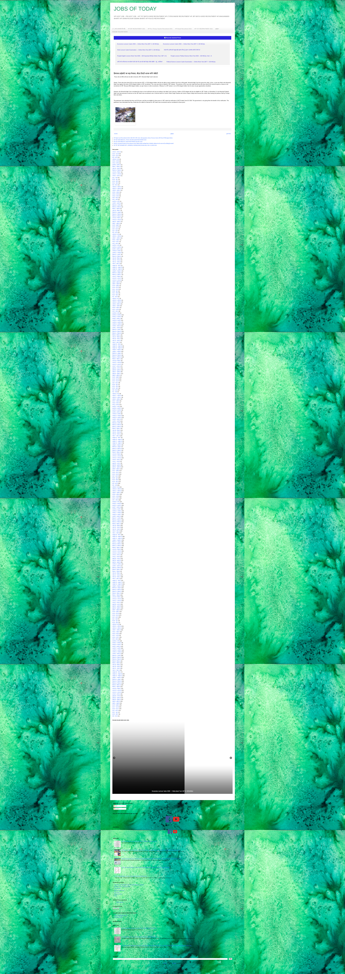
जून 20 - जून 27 (115, 472)
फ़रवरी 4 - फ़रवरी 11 (116, 249)
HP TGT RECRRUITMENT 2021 (203, 28)
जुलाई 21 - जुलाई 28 (116, 606)
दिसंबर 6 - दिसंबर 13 (116, 523)
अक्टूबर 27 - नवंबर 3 (116, 580)
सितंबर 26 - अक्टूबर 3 (116, 446)
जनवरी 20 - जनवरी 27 (117, 650)
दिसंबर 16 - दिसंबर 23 (116, 659)
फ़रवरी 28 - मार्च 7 (116, 501)
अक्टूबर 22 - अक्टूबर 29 (117, 267)
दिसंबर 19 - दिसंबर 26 (116, 424)
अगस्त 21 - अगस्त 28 (116, 362)
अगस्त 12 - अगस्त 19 (116, 692)
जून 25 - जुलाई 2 (115, 285)
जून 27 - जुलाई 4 (115, 470)
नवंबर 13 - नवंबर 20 (116, 340)
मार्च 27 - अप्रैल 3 (116, 401)
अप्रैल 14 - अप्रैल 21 (116, 628)
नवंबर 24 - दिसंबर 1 (116, 210)
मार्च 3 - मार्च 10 (115, 243)
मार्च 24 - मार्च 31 (115, 633)
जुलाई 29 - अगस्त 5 (116, 695)
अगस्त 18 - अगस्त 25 (116, 219)
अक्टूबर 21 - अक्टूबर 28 (117, 674)
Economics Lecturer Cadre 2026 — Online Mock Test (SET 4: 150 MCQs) (138, 44)
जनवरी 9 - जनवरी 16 (116, 419)
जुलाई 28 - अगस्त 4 (116, 604)
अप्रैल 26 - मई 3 (115, 159)
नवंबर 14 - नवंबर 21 (116, 434)
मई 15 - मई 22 (115, 388)
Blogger (174, 963)
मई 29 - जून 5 (115, 384)
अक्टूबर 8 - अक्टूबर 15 (117, 271)
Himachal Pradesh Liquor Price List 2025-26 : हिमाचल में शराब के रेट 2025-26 (139, 841)
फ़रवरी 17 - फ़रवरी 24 (116, 642)
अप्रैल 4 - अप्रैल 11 (116, 492)
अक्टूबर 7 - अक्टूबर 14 (117, 677)
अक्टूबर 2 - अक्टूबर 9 (116, 351)
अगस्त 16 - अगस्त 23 (116, 553)
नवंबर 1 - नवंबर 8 (115, 533)
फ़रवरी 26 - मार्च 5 (116, 313)
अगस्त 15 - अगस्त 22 (116, 457)
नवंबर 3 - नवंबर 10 (116, 578)
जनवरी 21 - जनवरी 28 (117, 252)
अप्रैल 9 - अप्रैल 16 (116, 304)
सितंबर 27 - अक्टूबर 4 (116, 542)
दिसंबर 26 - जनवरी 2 (116, 423)
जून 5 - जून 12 (115, 382)
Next (231, 758)
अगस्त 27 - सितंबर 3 (116, 276)
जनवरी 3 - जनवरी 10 (116, 516)
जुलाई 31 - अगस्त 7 (116, 368)
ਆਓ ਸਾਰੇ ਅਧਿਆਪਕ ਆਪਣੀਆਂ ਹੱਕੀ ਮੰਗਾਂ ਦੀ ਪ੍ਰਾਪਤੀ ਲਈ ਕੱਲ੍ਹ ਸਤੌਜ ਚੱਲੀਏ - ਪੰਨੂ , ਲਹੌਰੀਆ (139, 61)
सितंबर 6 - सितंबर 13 (116, 547)
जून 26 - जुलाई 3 (115, 377)
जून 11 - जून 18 (115, 289)
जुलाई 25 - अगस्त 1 (116, 463)
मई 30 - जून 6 (115, 478)
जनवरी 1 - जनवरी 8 (116, 327)
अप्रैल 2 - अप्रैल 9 (116, 305)
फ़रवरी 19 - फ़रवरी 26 (116, 315)
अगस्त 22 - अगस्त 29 (116, 456)
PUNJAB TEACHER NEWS (120, 32)
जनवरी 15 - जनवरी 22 (117, 324)
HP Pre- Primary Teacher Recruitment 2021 (160, 28)
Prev (114, 758)
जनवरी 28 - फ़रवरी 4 (116, 250)
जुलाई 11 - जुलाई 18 (116, 467)
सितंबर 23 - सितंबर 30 (117, 681)
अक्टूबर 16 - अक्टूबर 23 (117, 347)
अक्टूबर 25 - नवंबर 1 (116, 534)
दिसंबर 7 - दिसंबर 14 (116, 166)
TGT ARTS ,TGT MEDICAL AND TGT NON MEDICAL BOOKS (129, 885)
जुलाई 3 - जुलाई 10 (116, 375)
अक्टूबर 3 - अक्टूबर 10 (117, 445)
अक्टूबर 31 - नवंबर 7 (116, 437)
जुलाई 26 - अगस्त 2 (116, 558)
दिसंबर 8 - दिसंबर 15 (116, 569)
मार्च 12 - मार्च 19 (115, 309)
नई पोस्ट (116, 133)
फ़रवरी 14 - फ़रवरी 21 (116, 505)
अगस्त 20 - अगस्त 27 (116, 278)
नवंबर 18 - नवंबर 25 (116, 666)
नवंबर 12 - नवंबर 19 (116, 261)
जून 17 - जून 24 (115, 707)
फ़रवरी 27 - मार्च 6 (116, 406)
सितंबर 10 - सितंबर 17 (117, 274)
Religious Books (118, 894)
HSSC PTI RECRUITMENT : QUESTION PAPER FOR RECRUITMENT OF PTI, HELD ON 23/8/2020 (146, 867)
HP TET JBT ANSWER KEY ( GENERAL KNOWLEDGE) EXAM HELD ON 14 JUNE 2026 (135, 145)
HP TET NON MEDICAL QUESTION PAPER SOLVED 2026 (128, 141)
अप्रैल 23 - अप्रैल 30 (116, 300)
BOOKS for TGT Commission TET (122, 886)
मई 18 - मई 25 (115, 181)
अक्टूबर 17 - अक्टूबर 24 (117, 441)
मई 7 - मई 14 (115, 296)
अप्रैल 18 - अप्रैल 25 (116, 489)
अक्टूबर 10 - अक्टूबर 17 (117, 443)
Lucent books (117, 888)
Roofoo (165, 963)
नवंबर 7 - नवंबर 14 (116, 435)
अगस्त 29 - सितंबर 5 (116, 454)
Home (115, 895)
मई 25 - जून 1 (115, 179)
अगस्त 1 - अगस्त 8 (116, 461)
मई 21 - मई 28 (115, 293)
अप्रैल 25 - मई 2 (115, 487)
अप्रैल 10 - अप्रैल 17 (116, 397)
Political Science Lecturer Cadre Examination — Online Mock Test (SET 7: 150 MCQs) (191, 61)
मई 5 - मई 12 (115, 232)
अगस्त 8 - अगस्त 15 (116, 459)
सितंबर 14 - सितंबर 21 (117, 170)
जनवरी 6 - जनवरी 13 (116, 653)
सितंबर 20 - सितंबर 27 (117, 543)
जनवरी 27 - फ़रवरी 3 (116, 648)
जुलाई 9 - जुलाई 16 (116, 282)
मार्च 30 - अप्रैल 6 (116, 192)
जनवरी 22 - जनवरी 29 (117, 322)
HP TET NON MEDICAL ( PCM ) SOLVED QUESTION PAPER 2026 (130, 139)
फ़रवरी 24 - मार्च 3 (116, 641)
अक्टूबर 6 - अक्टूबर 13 (117, 586)
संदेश (116, 806)
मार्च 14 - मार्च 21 (115, 498)
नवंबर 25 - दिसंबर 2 (116, 664)
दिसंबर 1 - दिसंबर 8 (116, 208)
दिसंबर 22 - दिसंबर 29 (116, 567)
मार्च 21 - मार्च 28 (115, 496)
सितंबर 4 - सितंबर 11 (116, 358)
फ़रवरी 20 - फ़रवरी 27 (116, 408)
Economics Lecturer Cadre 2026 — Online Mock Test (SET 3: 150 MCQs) (184, 44)
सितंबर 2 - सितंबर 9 (116, 686)
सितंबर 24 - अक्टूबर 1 (116, 272)
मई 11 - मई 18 (115, 183)
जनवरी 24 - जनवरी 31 (117, 511)
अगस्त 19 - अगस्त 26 (116, 690)
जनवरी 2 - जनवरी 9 (116, 421)
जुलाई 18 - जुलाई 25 (116, 465)
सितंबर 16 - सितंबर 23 (117, 683)
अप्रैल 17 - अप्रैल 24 (116, 395)
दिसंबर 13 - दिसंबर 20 (116, 521)
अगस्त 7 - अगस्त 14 (116, 366)
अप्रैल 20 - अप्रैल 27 (116, 186)
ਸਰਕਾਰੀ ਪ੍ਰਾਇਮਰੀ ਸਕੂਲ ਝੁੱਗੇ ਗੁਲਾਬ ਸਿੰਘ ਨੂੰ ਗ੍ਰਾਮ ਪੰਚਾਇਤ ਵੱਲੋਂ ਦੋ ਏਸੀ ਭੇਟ (182, 50)
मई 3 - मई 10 (115, 157)
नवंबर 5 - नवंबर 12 (116, 263)
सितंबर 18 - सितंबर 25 (117, 355)
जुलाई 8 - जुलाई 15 (116, 701)
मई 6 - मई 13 (115, 716)
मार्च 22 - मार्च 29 (115, 161)
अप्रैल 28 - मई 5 (115, 234)
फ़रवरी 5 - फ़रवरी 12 (116, 318)
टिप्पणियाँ (117, 808)
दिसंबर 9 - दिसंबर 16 (116, 661)
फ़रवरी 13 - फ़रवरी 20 (116, 410)
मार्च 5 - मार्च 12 (115, 311)
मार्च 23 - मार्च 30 (115, 194)
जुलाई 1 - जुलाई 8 (116, 703)
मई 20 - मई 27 (115, 714)
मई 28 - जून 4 (115, 291)
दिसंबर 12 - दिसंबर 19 (116, 426)
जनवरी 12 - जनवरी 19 (117, 564)
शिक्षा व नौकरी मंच (119, 902)
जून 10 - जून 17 (115, 708)
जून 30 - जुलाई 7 (115, 225)
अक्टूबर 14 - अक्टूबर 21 (117, 675)
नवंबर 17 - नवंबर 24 (116, 575)
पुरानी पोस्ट (228, 133)
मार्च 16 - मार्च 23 (115, 196)
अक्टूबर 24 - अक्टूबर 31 (117, 439)
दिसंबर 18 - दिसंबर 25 (116, 331)
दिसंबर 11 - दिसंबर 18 (116, 333)
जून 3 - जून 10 (115, 710)
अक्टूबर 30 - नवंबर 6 (116, 344)
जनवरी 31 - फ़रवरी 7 (116, 509)
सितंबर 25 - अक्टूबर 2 (116, 353)
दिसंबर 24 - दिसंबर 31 (116, 256)
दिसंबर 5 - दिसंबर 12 (116, 428)
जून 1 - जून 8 (115, 177)
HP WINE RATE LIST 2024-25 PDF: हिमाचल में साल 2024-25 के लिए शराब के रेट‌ (139, 937)
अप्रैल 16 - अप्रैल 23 (116, 302)
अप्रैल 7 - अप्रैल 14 (116, 238)
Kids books (117, 892)
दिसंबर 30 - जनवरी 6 (116, 655)
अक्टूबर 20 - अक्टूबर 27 (117, 582)
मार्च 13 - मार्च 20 (115, 404)
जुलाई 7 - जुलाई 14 (116, 223)
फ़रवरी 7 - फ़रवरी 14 (116, 507)
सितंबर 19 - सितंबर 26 (117, 448)
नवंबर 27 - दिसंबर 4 (116, 337)
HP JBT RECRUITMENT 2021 (136, 28)
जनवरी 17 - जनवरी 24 (117, 512)
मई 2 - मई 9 (114, 485)
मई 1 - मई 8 (114, 391)
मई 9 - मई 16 (115, 483)
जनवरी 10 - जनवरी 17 (117, 514)
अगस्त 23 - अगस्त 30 (116, 551)
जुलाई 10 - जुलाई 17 (116, 373)
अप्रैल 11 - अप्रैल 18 (116, 490)
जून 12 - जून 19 (115, 380)
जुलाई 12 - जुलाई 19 (116, 562)
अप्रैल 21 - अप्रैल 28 (116, 236)
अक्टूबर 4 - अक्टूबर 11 (117, 540)
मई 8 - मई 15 (115, 390)
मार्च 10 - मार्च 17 (115, 241)
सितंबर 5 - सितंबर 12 (116, 452)
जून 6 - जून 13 (115, 476)
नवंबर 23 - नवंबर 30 (116, 168)
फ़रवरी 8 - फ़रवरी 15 (116, 164)
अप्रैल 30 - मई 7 (115, 298)
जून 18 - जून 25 (115, 287)
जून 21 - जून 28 (115, 153)
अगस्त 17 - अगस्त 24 (116, 174)
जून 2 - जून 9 (115, 230)
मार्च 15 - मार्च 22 (115, 163)
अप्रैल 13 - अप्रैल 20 (116, 188)
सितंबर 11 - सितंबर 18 (117, 357)
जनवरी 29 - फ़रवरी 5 (116, 320)
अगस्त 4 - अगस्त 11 (116, 602)
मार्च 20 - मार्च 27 (115, 402)
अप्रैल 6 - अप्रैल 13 (116, 190)
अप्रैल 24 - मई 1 (115, 393)
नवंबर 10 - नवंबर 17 (116, 576)
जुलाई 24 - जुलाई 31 (116, 370)
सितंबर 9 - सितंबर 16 (116, 685)
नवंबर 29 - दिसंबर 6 (116, 525)
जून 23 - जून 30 (115, 227)
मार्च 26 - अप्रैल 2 (116, 307)
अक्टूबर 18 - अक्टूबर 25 (117, 536)
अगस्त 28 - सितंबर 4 (116, 360)
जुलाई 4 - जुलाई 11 (116, 468)
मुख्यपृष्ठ (172, 133)
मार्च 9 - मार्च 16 (115, 197)
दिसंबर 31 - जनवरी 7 (116, 254)
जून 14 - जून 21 (115, 155)
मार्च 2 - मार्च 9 (115, 199)
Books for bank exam (119, 890)
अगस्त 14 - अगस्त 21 (116, 364)
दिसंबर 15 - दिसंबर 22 (116, 206)
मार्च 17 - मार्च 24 (115, 635)
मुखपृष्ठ (217, 28)
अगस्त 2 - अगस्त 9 (116, 556)
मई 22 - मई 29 (115, 386)
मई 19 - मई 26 (115, 622)
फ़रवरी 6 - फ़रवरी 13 (116, 412)
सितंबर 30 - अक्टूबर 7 (116, 679)
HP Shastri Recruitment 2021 (183, 28)
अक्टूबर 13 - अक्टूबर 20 (117, 584)
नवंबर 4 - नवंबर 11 (116, 670)
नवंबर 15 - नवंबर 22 (116, 529)
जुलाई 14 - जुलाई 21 (116, 221)
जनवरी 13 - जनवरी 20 (117, 652)
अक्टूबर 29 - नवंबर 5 (116, 265)
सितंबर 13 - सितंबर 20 (117, 545)
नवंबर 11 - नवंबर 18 (116, 668)
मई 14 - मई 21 (115, 294)
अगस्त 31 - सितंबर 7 (116, 172)
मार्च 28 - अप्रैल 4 (116, 494)
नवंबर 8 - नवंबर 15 (116, 531)
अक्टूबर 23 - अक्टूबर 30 (117, 346)
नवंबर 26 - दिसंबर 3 (116, 258)
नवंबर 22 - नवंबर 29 (116, 527)
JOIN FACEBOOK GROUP (120, 915)
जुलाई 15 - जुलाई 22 (116, 699)
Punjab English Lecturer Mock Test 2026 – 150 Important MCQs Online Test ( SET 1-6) (142, 56)
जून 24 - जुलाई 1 (115, 705)
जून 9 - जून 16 (115, 228)
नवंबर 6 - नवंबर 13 (116, 342)
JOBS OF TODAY (135, 9)
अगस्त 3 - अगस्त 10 (116, 175)
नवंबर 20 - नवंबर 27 (116, 338)
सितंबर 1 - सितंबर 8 (116, 595)
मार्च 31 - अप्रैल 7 (116, 239)
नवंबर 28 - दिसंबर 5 (116, 430)
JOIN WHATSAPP (118, 917)
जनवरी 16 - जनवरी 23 (117, 417)
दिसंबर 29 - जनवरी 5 (116, 205)
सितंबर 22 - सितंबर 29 (117, 214)
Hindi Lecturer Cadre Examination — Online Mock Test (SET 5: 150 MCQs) (138, 50)
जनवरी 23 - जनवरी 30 (117, 415)
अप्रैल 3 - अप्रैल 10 (116, 399)
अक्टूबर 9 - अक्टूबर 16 (117, 349)
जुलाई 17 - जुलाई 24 (116, 371)
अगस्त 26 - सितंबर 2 (116, 688)
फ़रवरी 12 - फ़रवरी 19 (116, 316)
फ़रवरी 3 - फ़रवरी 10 (116, 646)
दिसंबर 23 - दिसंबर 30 (116, 657)
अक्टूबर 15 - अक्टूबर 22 (117, 269)
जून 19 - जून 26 (115, 379)
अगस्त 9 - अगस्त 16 (116, 152)
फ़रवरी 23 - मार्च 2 (116, 201)
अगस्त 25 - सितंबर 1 (116, 217)
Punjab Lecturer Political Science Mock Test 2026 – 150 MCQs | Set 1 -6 (191, 56)
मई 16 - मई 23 (115, 481)
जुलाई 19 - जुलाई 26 (116, 560)
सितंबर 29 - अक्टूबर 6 (116, 212)
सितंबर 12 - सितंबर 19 (117, 450)
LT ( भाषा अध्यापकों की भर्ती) (118, 28)
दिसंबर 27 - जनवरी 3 (116, 518)
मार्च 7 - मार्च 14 (115, 500)
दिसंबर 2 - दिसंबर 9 (116, 662)
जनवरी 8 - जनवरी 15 (116, 325)
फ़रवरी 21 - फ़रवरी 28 (116, 503)
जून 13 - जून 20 (115, 474)
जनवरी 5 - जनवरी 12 (116, 203)
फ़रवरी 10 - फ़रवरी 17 (116, 644)
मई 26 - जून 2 (115, 620)
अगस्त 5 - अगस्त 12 (116, 694)
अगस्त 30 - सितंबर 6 (116, 549)
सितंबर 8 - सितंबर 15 (116, 593)
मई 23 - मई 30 (115, 479)
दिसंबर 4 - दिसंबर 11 (116, 335)
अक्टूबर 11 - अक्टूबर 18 (117, 538)
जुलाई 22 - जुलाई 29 (116, 697)
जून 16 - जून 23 (115, 615)
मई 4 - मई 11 (115, 184)
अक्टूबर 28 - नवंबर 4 (116, 672)
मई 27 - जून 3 (115, 712)
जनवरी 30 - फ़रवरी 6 (116, 413)
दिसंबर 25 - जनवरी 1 (116, 329)
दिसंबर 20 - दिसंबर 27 (116, 520)
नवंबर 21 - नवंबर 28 (116, 432)
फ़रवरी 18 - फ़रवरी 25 (116, 247)
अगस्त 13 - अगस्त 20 (116, 280)
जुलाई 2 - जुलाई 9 (116, 283)
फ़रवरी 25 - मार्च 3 (116, 245)
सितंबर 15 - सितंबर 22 (117, 216)
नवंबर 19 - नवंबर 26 (116, 260)
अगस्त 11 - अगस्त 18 (116, 600)
